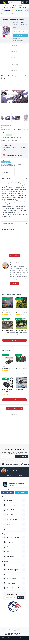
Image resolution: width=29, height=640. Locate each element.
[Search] (22, 2)
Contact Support (12, 475)
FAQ (21, 475)
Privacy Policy (11, 578)
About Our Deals (12, 519)
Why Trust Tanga (12, 505)
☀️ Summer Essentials (17, 10)
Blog (8, 524)
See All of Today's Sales (14, 408)
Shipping (10, 542)
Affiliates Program (12, 570)
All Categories (7, 10)
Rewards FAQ (11, 556)
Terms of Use (11, 583)
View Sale (14, 340)
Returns (9, 547)
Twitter (23, 493)
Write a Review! (14, 255)
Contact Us (14, 283)
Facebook (9, 493)
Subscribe (20, 597)
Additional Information (8, 223)
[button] (10, 132)
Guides (9, 529)
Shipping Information (8, 229)
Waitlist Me (20, 36)
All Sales (3, 13)
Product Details (6, 178)
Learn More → (12, 485)
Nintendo (7, 127)
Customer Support (13, 537)
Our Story (10, 500)
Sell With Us (11, 565)
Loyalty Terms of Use (13, 588)
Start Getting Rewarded (16, 483)
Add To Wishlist (6, 162)
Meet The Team (12, 510)
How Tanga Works (13, 515)
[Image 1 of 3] (13, 111)
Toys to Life (11, 13)
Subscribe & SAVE (21, 456)
